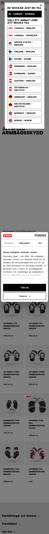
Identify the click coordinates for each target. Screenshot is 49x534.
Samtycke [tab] (8, 243)
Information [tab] (24, 243)
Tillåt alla (25, 287)
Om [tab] (40, 243)
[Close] (41, 5)
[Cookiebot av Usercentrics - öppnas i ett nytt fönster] (35, 235)
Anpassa (23, 296)
